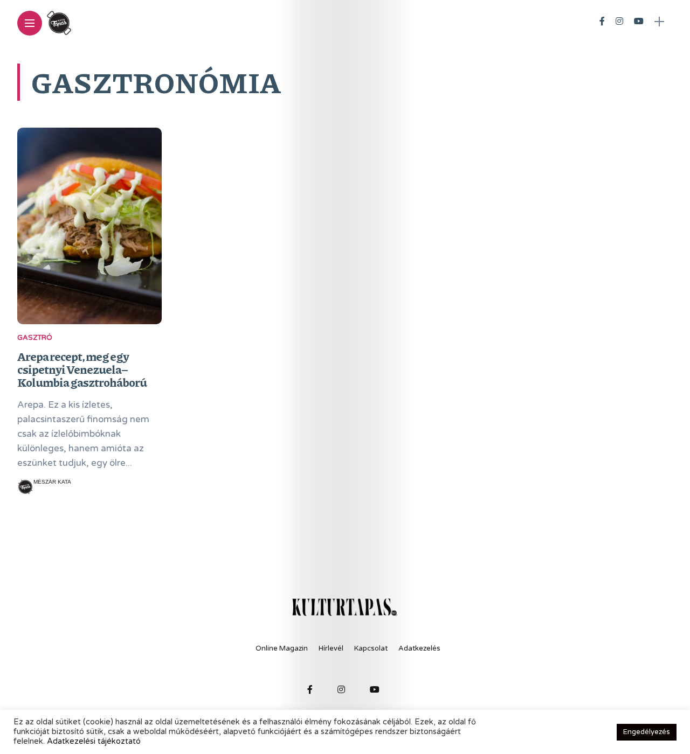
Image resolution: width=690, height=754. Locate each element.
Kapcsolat (371, 648)
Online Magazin (282, 648)
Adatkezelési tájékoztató (94, 741)
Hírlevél (331, 648)
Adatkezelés (419, 648)
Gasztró (34, 337)
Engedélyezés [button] (646, 732)
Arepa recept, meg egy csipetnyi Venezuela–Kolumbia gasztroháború (82, 369)
